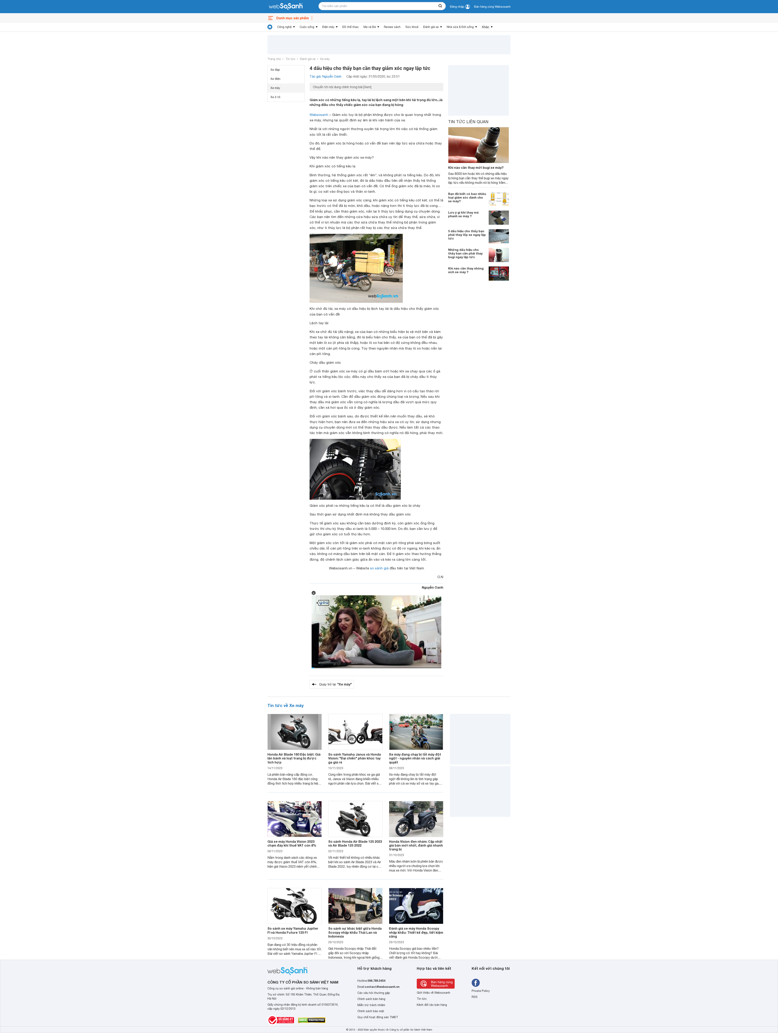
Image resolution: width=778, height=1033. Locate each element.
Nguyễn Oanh (432, 587)
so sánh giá (379, 568)
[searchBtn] (440, 6)
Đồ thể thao (350, 27)
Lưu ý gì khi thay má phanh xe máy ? (463, 214)
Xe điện (275, 78)
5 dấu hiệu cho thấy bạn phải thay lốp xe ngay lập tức (467, 234)
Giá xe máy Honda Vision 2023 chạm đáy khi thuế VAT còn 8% (291, 843)
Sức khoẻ (411, 27)
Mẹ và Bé (369, 27)
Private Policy (481, 990)
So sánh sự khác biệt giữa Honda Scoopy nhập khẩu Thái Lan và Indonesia (355, 932)
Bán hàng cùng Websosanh (492, 6)
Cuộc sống (307, 27)
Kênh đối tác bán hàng (432, 1004)
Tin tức (290, 59)
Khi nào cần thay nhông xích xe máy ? (466, 270)
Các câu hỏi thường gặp (373, 993)
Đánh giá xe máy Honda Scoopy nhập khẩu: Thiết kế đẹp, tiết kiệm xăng (416, 932)
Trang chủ (274, 59)
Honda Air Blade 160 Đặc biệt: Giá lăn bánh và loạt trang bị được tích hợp (294, 758)
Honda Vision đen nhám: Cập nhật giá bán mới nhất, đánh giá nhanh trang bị (416, 845)
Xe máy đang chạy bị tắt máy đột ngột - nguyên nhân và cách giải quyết (415, 758)
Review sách (392, 27)
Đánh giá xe (431, 27)
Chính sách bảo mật (370, 1011)
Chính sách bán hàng (371, 999)
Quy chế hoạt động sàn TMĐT (377, 1017)
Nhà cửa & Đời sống (460, 27)
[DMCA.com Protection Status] (311, 1020)
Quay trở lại (335, 684)
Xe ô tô (275, 97)
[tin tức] (269, 27)
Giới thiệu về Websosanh (433, 992)
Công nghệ (284, 27)
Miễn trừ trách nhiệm (371, 1005)
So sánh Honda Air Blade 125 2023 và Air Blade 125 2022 (355, 843)
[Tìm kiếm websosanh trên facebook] (476, 983)
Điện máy (328, 27)
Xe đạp (275, 69)
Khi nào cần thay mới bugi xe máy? (476, 167)
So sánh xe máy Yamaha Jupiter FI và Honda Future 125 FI (292, 930)
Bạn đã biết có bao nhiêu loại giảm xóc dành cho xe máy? (467, 197)
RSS (475, 997)
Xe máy (325, 59)
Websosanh (319, 115)
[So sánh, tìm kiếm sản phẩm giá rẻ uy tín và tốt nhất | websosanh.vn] (285, 6)
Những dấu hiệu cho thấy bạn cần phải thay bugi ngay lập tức (465, 253)
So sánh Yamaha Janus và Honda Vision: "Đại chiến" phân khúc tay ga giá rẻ (354, 758)
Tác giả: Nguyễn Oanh (325, 76)
